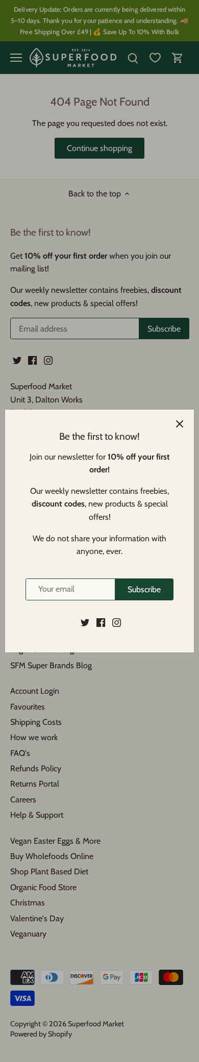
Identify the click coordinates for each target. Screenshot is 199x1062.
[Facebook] (100, 622)
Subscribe (144, 589)
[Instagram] (116, 622)
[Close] (179, 424)
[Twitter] (85, 622)
